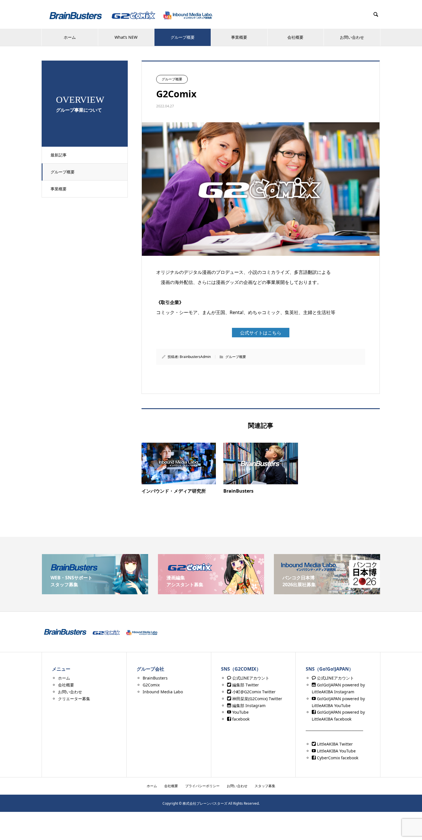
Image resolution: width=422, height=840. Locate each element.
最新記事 (59, 155)
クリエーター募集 (74, 698)
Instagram (343, 691)
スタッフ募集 (265, 785)
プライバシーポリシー (202, 785)
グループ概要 (183, 37)
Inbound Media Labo (163, 691)
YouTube (240, 712)
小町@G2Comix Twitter (253, 691)
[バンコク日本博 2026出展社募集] (327, 592)
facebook (240, 719)
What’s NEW (126, 37)
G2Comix (151, 685)
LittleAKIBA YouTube (336, 751)
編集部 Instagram (248, 705)
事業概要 (239, 37)
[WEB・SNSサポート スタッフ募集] (95, 592)
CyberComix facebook (337, 757)
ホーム (70, 37)
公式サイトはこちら (260, 333)
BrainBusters (155, 678)
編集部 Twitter (245, 685)
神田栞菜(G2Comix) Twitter (256, 698)
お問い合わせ (352, 37)
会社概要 (295, 37)
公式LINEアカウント (250, 678)
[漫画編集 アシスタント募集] (211, 592)
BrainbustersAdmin (195, 356)
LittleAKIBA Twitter (334, 744)
